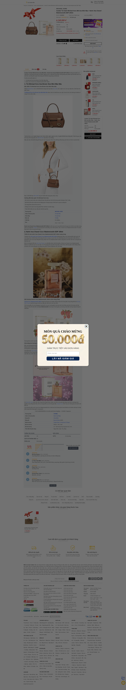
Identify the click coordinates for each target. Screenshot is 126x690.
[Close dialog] (86, 326)
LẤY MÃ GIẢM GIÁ (63, 358)
